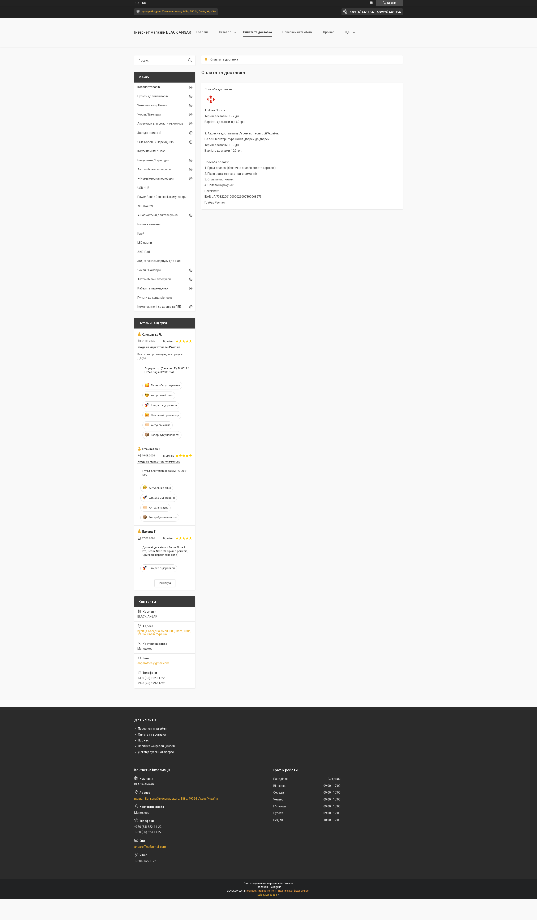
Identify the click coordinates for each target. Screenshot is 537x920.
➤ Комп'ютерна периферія (155, 178)
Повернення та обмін (297, 32)
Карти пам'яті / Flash (151, 151)
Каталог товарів (148, 87)
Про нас (328, 32)
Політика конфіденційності (156, 746)
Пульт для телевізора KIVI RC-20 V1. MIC (165, 472)
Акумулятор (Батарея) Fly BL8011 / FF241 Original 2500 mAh (167, 370)
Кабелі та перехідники (152, 288)
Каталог (225, 32)
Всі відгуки (165, 583)
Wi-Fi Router (145, 206)
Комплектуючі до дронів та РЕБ (159, 306)
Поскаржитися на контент (260, 890)
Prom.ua (288, 883)
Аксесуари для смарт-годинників (160, 123)
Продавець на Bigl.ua (268, 887)
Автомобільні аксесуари (154, 169)
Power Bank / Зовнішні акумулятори (161, 196)
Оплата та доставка (257, 32)
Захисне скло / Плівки (152, 105)
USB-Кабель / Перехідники (155, 142)
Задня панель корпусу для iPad (159, 261)
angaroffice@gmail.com (153, 663)
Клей (140, 233)
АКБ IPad (143, 252)
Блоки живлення (148, 224)
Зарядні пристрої (149, 132)
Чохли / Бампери (149, 114)
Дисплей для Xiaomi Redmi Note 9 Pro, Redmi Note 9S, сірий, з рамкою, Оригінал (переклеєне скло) (165, 551)
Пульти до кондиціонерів (154, 297)
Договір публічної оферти (156, 752)
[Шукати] (190, 60)
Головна (202, 32)
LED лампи (144, 242)
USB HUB (143, 187)
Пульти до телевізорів (152, 96)
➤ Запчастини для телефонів (157, 215)
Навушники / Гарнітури (153, 160)
